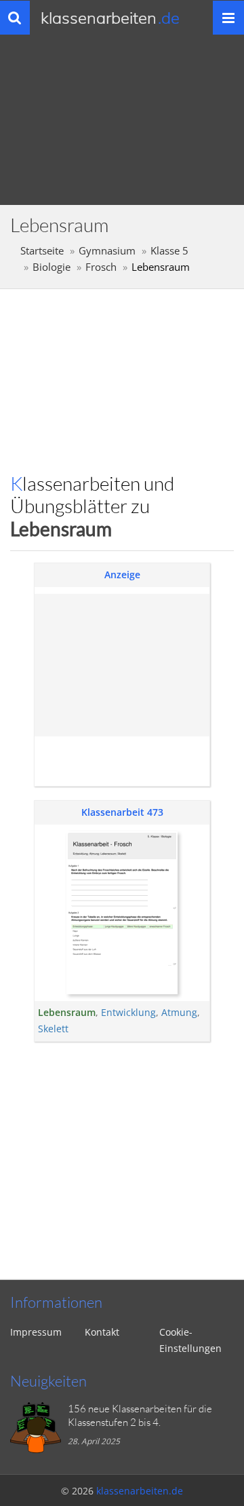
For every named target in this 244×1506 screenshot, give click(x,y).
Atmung (179, 1012)
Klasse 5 (169, 251)
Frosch (101, 267)
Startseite (42, 251)
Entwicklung (128, 1012)
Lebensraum (67, 1012)
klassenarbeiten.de (139, 1490)
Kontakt (102, 1331)
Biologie (51, 267)
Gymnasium (107, 251)
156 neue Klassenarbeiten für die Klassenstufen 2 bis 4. (140, 1415)
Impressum (36, 1331)
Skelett (53, 1028)
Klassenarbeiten (110, 17)
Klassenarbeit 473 (122, 812)
